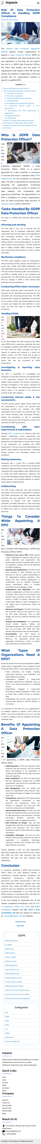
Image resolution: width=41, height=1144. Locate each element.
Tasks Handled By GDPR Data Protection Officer (19, 91)
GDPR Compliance (11, 941)
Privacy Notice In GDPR (13, 982)
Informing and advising (13, 93)
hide (24, 84)
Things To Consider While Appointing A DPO (18, 120)
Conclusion (6, 128)
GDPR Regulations (11, 965)
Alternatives (9, 1037)
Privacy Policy (7, 1105)
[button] (38, 3)
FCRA (7, 1025)
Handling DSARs (11, 101)
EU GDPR (8, 945)
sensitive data (7, 204)
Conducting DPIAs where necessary (18, 98)
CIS (6, 1029)
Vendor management (12, 1041)
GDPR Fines (9, 949)
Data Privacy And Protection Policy (17, 990)
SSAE (7, 1021)
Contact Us (6, 1103)
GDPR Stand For (10, 961)
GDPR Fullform (10, 953)
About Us (5, 1100)
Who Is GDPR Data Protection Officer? (15, 88)
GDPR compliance (14, 433)
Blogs (4, 1113)
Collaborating (10, 118)
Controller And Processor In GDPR (17, 994)
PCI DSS (5, 1083)
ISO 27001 (25, 906)
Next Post (20, 926)
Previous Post (20, 922)
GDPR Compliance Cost (13, 978)
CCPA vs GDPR (10, 957)
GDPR (3, 20)
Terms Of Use (6, 1108)
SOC (6, 1012)
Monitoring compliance (13, 96)
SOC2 (4, 1077)
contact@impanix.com (13, 916)
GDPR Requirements (12, 974)
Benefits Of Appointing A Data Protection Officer (19, 125)
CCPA (4, 1080)
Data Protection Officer (21, 55)
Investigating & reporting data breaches (19, 103)
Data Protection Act (12, 969)
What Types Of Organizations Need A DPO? (17, 123)
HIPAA (16, 906)
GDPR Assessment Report (14, 986)
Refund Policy (6, 1111)
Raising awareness (12, 115)
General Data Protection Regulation (23, 48)
